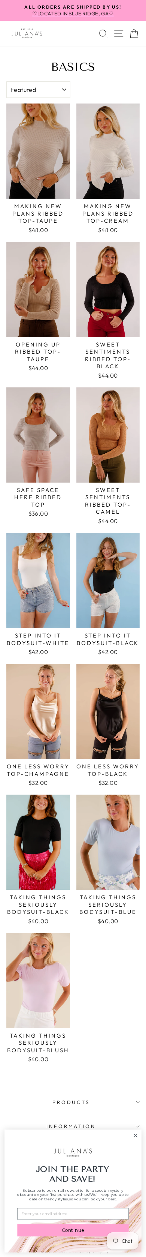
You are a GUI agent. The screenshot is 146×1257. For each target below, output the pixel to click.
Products (71, 1102)
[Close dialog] (136, 1135)
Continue (73, 1230)
